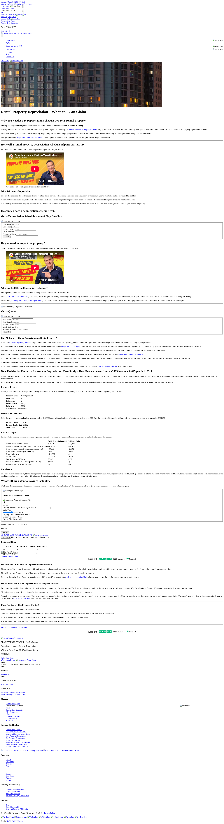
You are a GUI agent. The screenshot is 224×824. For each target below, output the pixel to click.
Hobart (8, 780)
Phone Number (8, 229)
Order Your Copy (7, 658)
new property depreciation (107, 366)
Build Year (13, 511)
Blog (8, 21)
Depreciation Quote (7, 8)
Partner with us (11, 718)
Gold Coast (10, 776)
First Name (7, 224)
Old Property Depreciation (15, 738)
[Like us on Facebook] (7, 817)
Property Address (9, 234)
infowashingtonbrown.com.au (13, 692)
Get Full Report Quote (9, 556)
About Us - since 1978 (14, 46)
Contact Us (14, 23)
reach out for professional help (76, 577)
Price (22, 500)
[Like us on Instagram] (21, 817)
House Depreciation (13, 740)
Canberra (9, 778)
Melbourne (10, 762)
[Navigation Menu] (2, 35)
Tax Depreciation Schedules (16, 732)
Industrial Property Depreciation (17, 796)
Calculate (5, 533)
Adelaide (9, 774)
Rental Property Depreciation (16, 744)
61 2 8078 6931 (7, 684)
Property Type (8, 515)
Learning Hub (11, 49)
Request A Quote (7, 627)
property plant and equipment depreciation (26, 300)
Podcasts (4, 21)
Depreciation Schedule (14, 730)
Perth (7, 766)
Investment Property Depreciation (18, 734)
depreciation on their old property (131, 354)
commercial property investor (20, 342)
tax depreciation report (21, 598)
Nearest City (8, 519)
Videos (13, 21)
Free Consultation (20, 627)
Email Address (8, 232)
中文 (8, 23)
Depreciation (5, 6)
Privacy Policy (49, 813)
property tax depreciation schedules (30, 137)
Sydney (8, 760)
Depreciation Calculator (14, 710)
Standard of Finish (10, 517)
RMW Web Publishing (15, 821)
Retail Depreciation (13, 794)
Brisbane (9, 764)
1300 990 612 (5, 31)
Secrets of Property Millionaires (17, 809)
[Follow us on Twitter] (69, 817)
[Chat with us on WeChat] (45, 817)
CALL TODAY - (13, 2)
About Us (4, 17)
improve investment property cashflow (83, 130)
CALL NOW (6, 537)
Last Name (7, 227)
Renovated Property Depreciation (18, 742)
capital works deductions (18, 297)
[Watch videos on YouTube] (81, 817)
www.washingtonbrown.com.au (13, 694)
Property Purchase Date (12, 508)
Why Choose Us (12, 712)
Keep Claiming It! (12, 807)
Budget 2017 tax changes (70, 346)
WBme (8, 714)
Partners (3, 23)
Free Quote (28, 33)
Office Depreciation (13, 792)
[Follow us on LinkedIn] (57, 817)
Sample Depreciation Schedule (17, 747)
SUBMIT (7, 237)
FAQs (3, 12)
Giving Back (12, 17)
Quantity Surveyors (13, 716)
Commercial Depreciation (15, 789)
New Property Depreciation (16, 736)
